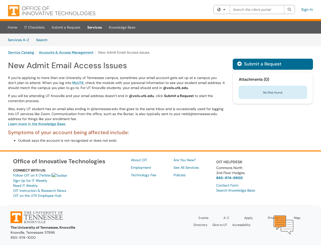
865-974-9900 (229, 178)
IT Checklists (34, 27)
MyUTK (78, 82)
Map (297, 218)
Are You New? (185, 160)
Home (12, 27)
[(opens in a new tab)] (51, 10)
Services (94, 27)
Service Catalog (21, 52)
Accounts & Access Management (66, 52)
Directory (200, 225)
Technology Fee (143, 175)
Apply (248, 218)
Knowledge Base (122, 27)
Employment (141, 167)
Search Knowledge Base (235, 190)
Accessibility (241, 225)
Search (43, 39)
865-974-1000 (23, 237)
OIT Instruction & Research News (39, 190)
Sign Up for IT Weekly (30, 180)
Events (203, 218)
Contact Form (227, 185)
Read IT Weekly (25, 185)
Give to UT (219, 225)
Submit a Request (66, 27)
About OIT (139, 160)
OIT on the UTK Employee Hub (37, 195)
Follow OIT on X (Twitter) (32, 175)
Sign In (307, 9)
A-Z (226, 218)
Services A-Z (18, 40)
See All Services (186, 167)
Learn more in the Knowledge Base (36, 124)
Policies (180, 175)
